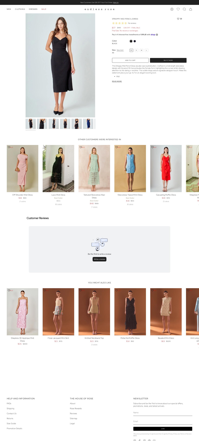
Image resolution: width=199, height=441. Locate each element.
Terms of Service (185, 434)
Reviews (73, 413)
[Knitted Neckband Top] (94, 311)
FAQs (9, 403)
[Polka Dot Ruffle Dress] (130, 311)
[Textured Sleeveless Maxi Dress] (94, 168)
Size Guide (11, 423)
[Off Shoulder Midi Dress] (22, 168)
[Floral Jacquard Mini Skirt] (58, 311)
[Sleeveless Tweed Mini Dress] (130, 168)
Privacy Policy (172, 434)
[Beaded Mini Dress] (166, 311)
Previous (25, 65)
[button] (9, 9)
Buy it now (168, 60)
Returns (10, 418)
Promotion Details (14, 428)
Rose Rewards (76, 408)
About (72, 403)
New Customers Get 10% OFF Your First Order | (99, 2)
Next (195, 174)
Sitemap (73, 418)
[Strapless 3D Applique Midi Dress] (22, 311)
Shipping (10, 408)
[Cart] (190, 9)
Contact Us (12, 413)
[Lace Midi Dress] (58, 168)
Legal (72, 423)
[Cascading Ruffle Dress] (166, 168)
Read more (117, 81)
